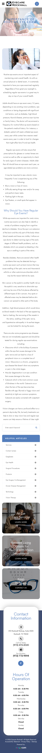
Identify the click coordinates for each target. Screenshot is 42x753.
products (9, 474)
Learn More (21, 522)
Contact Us (21, 587)
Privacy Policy (25, 741)
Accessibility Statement (12, 741)
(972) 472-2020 (21, 645)
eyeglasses (9, 456)
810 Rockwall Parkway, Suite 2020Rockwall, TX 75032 (21, 632)
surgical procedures (13, 468)
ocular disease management (15, 486)
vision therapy (11, 497)
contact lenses (11, 451)
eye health (9, 462)
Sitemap (34, 741)
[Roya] (21, 748)
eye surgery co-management (16, 480)
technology (9, 492)
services (8, 445)
